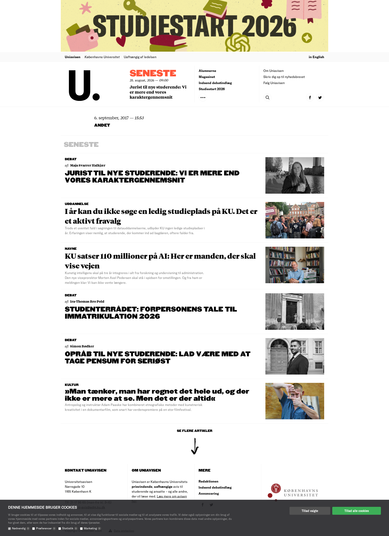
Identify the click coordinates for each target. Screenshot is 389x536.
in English (316, 57)
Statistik (69, 528)
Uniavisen (72, 57)
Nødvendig (20, 528)
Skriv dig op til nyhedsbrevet (284, 77)
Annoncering (209, 493)
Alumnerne (207, 71)
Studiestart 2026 (212, 89)
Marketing (92, 528)
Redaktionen (208, 481)
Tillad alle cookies (356, 511)
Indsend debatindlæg (215, 83)
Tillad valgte (310, 511)
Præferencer (45, 528)
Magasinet (207, 77)
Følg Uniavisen (274, 83)
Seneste (153, 74)
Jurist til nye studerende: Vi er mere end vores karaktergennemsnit (158, 92)
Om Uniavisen (273, 71)
